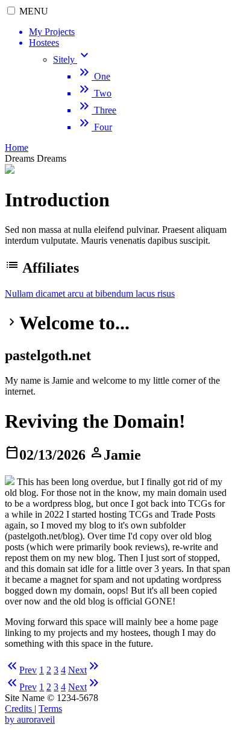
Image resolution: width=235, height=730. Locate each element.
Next (84, 670)
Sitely (72, 59)
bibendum (115, 293)
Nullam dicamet (36, 293)
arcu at (81, 293)
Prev (21, 670)
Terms (50, 708)
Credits (19, 708)
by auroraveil (30, 719)
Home (16, 147)
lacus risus (155, 293)
